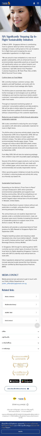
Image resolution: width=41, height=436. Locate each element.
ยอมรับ (21, 431)
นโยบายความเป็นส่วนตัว (31, 423)
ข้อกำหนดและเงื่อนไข (7, 425)
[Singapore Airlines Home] (6, 5)
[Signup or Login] (36, 3)
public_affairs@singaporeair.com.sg (14, 283)
